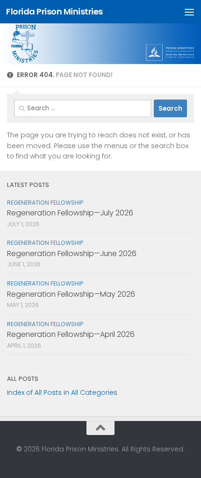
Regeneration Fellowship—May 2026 (71, 294)
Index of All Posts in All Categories (62, 392)
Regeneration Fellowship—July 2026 (70, 212)
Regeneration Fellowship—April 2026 (71, 334)
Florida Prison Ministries (54, 11)
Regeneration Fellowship (45, 203)
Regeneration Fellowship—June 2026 (71, 253)
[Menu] (189, 11)
